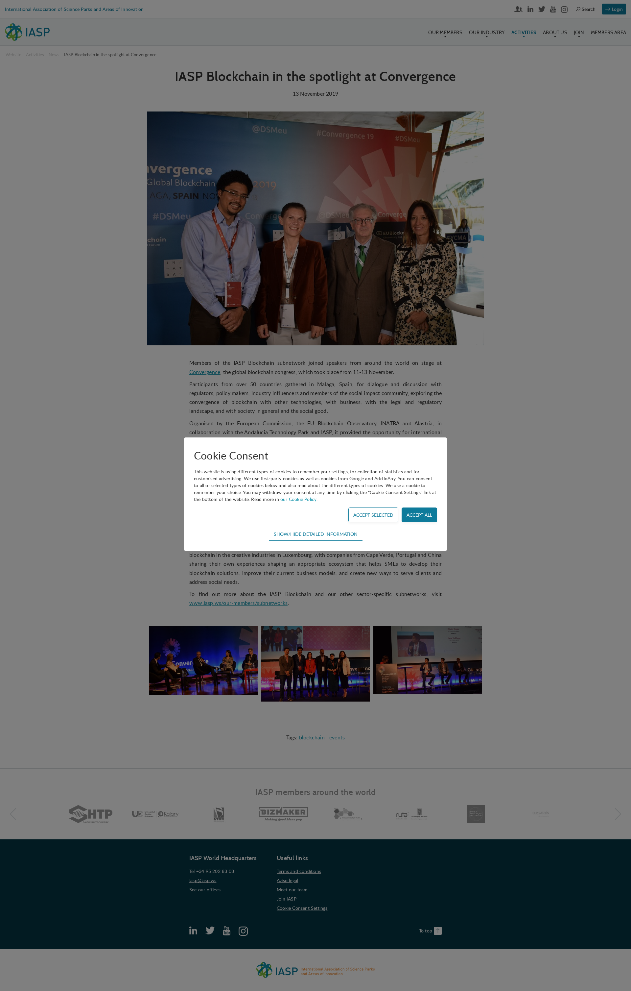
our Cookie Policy (298, 499)
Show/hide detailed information (316, 534)
